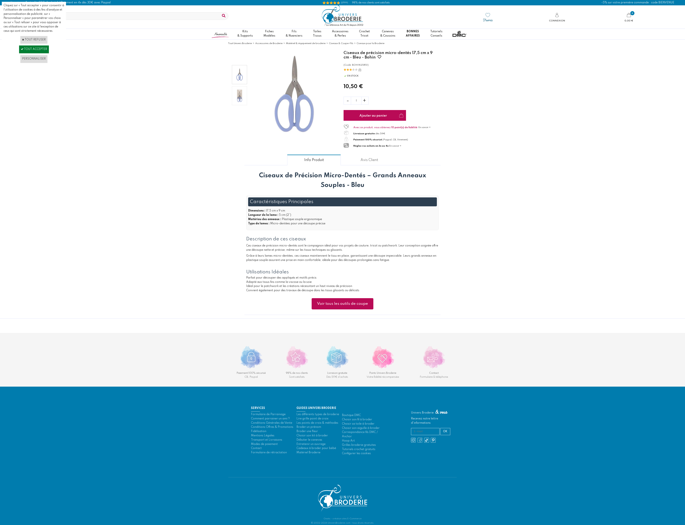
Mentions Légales (262, 435)
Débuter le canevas (309, 440)
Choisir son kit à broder (312, 435)
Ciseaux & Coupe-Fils (341, 43)
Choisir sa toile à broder (358, 423)
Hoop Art (348, 440)
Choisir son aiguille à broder (361, 428)
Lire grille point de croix (312, 418)
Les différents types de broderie (317, 414)
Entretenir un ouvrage (311, 444)
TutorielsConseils (436, 33)
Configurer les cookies (356, 453)
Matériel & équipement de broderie (306, 43)
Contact (256, 448)
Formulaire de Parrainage (268, 414)
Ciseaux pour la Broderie (370, 43)
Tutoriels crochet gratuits (358, 449)
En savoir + (424, 127)
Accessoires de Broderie (269, 43)
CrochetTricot (364, 33)
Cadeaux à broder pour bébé (316, 448)
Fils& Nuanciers (294, 33)
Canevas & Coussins (387, 33)
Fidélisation (258, 431)
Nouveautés (220, 33)
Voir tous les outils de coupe (342, 304)
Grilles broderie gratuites (359, 445)
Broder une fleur (307, 431)
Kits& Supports (245, 33)
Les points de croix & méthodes (317, 423)
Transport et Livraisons (266, 440)
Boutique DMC (351, 415)
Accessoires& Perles (340, 33)
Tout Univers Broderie (240, 43)
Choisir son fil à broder (357, 419)
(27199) (344, 3)
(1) (360, 70)
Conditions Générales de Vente (271, 423)
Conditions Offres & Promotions (272, 427)
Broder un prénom (308, 427)
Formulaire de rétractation (269, 452)
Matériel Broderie (308, 452)
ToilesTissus (317, 33)
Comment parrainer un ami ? (270, 418)
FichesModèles (269, 33)
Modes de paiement (264, 444)
